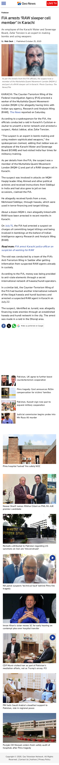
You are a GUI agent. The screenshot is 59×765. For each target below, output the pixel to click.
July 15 (9, 225)
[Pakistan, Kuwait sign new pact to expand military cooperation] (8, 405)
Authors (33, 759)
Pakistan (5, 12)
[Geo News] (26, 3)
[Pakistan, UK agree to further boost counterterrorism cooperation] (8, 380)
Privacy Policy (44, 759)
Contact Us (24, 759)
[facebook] (3, 326)
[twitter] (9, 326)
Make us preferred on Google (32, 326)
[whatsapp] (14, 326)
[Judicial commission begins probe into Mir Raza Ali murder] (8, 418)
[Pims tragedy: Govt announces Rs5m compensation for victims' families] (8, 393)
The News (15, 112)
